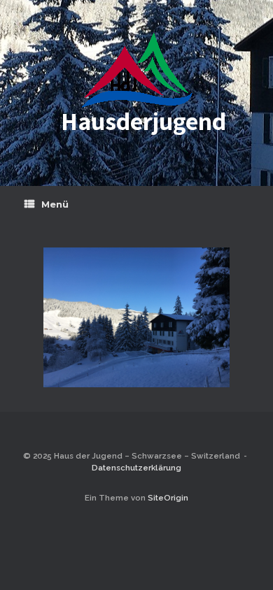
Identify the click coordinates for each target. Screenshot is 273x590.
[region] (136, 317)
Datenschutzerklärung (136, 468)
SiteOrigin (168, 498)
